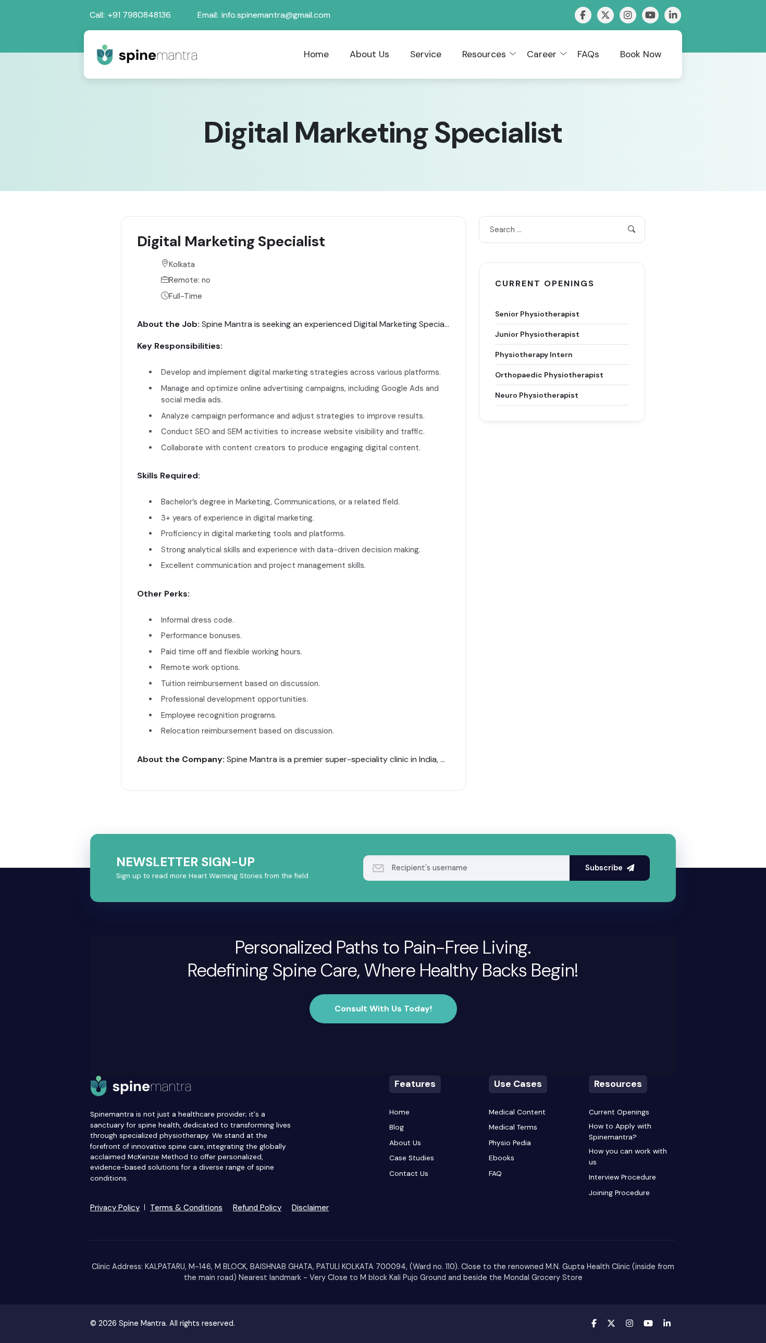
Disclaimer (310, 1207)
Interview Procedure (622, 1177)
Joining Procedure (619, 1192)
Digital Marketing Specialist (231, 241)
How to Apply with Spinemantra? (620, 1131)
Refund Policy (257, 1207)
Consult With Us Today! (383, 1008)
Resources (484, 54)
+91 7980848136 (139, 14)
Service (425, 54)
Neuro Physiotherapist (536, 394)
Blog (396, 1127)
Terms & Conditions (186, 1207)
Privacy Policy (115, 1207)
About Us (369, 54)
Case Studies (411, 1158)
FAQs (588, 54)
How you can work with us (628, 1156)
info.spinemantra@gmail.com (275, 14)
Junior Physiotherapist (537, 333)
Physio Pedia (510, 1142)
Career (542, 54)
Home (316, 54)
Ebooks (501, 1158)
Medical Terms (513, 1127)
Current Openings (619, 1112)
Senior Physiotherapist (537, 313)
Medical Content (517, 1112)
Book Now (640, 54)
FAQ (495, 1173)
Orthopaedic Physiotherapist (549, 374)
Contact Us (408, 1173)
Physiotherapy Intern (534, 354)
